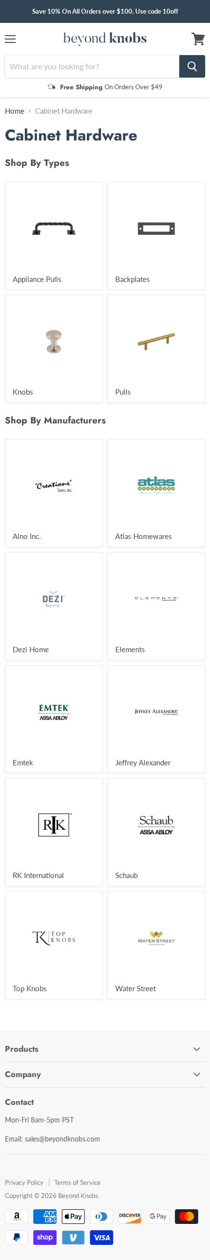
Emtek (23, 762)
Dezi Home (31, 649)
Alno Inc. (27, 536)
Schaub (126, 875)
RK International (38, 875)
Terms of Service (77, 1182)
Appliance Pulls (37, 279)
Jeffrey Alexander (142, 762)
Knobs (23, 391)
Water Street (135, 988)
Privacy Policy (24, 1182)
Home (14, 111)
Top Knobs (30, 988)
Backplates (132, 279)
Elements (130, 649)
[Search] (192, 66)
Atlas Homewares (143, 536)
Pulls (123, 391)
